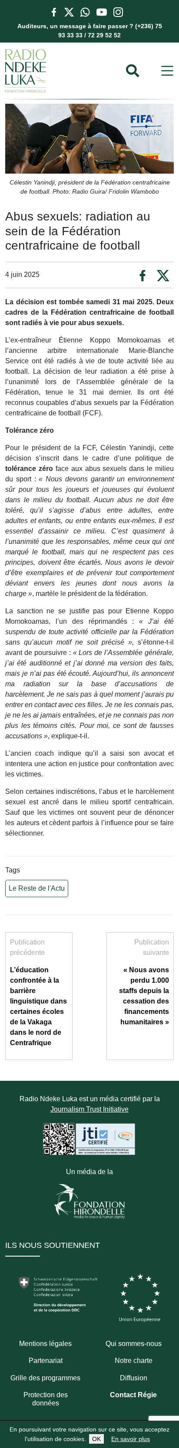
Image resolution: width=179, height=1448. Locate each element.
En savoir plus (130, 1438)
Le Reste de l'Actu (37, 888)
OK (96, 1438)
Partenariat (46, 1360)
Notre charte (133, 1360)
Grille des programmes (45, 1378)
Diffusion (133, 1378)
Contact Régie (133, 1395)
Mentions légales (45, 1343)
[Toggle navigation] (167, 71)
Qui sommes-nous (134, 1343)
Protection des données (45, 1399)
